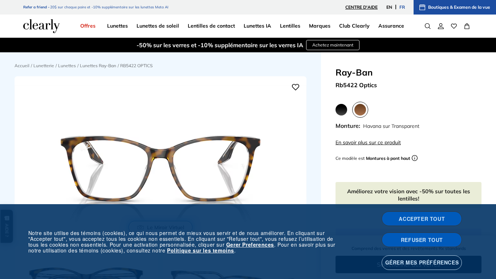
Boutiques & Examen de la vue (459, 7)
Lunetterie (43, 65)
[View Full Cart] (467, 26)
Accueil (22, 65)
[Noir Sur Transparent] (341, 110)
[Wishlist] (454, 26)
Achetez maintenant (332, 45)
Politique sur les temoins (200, 250)
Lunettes (67, 65)
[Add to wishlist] (295, 87)
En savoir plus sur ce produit (368, 142)
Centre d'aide (361, 7)
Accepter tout (422, 218)
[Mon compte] (441, 26)
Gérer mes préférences (422, 262)
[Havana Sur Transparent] (360, 110)
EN (389, 7)
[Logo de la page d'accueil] (41, 26)
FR (402, 7)
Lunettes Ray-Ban (98, 65)
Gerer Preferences (250, 244)
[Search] (428, 26)
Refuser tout (422, 239)
